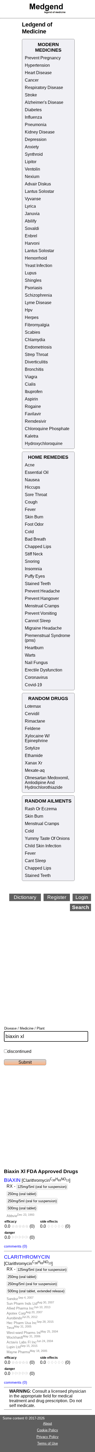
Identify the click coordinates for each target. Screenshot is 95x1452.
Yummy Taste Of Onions (47, 838)
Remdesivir (35, 421)
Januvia (32, 213)
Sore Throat (36, 494)
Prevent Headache (42, 591)
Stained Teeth (38, 583)
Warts (30, 655)
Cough (31, 502)
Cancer (32, 80)
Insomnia (33, 569)
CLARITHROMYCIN (27, 1257)
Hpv (28, 310)
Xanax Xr (33, 763)
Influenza (33, 117)
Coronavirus (36, 677)
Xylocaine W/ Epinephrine (37, 738)
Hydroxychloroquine (44, 443)
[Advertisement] (47, 961)
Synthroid (34, 154)
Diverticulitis (36, 362)
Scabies (32, 332)
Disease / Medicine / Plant (24, 1028)
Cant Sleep (35, 860)
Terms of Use (47, 1443)
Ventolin (32, 169)
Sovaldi (32, 228)
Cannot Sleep (38, 620)
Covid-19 (33, 685)
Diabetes (33, 110)
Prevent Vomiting (41, 613)
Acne (30, 465)
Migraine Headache (43, 628)
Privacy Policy (47, 1437)
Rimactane (35, 721)
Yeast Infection (38, 265)
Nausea (32, 480)
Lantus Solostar (39, 191)
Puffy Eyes (35, 576)
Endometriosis (38, 347)
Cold (29, 531)
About (47, 1424)
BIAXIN (12, 1180)
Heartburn (34, 647)
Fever (30, 509)
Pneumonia (35, 124)
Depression (35, 139)
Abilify (30, 221)
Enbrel (31, 236)
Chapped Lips (38, 546)
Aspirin (31, 399)
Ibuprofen (33, 391)
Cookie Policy (47, 1430)
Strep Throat (36, 354)
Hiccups (32, 487)
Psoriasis (33, 288)
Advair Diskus (38, 184)
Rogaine (33, 406)
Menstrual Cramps (42, 606)
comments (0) (15, 1246)
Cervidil (32, 713)
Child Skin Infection (43, 846)
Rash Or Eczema (41, 809)
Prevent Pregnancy (43, 58)
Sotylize (32, 748)
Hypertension (37, 65)
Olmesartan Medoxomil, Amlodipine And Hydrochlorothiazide (47, 783)
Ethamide (34, 755)
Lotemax (33, 706)
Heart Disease (38, 72)
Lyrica (30, 206)
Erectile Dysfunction (43, 670)
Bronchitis (34, 369)
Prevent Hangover (42, 598)
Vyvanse (33, 199)
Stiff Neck (34, 554)
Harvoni (32, 243)
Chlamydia (35, 339)
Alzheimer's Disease (44, 102)
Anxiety (32, 147)
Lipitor (30, 161)
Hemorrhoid (36, 258)
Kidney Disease (40, 132)
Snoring (32, 561)
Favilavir (33, 414)
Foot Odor (34, 524)
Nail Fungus (36, 662)
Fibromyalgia (37, 325)
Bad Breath (35, 539)
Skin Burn (34, 517)
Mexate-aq (35, 770)
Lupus (30, 273)
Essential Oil (37, 472)
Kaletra (31, 436)
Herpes (32, 317)
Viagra (31, 377)
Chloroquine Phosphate (47, 428)
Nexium (32, 176)
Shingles (33, 280)
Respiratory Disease (44, 87)
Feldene (32, 728)
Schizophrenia (38, 295)
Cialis (30, 384)
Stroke (31, 95)
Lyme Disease (38, 302)
